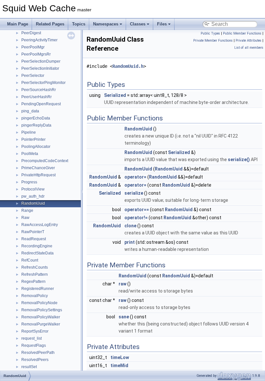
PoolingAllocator (35, 146)
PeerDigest (31, 33)
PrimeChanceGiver (38, 168)
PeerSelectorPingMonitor (43, 82)
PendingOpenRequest (41, 104)
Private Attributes (248, 40)
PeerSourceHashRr (38, 90)
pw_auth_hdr (33, 196)
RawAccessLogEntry (39, 224)
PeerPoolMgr (33, 47)
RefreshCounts (34, 267)
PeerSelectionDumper (40, 61)
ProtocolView (33, 189)
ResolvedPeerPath (38, 352)
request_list (31, 338)
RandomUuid (33, 203)
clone (130, 225)
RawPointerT (32, 232)
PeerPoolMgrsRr (36, 54)
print (129, 242)
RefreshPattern (34, 274)
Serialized (115, 95)
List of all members (248, 48)
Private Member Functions (213, 40)
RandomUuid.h (127, 66)
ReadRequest (33, 239)
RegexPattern (33, 281)
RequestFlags (33, 345)
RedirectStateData (37, 253)
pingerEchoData (35, 118)
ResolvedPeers (34, 359)
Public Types (210, 33)
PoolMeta (29, 153)
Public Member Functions (242, 33)
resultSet (29, 367)
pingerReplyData (36, 125)
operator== (136, 209)
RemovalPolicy (34, 295)
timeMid (119, 365)
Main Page (17, 24)
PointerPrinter (33, 139)
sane (124, 316)
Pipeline (28, 132)
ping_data (30, 111)
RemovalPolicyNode (39, 303)
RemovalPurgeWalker (40, 324)
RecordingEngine (36, 246)
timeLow (120, 357)
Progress (29, 182)
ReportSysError (34, 331)
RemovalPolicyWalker (40, 317)
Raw (25, 217)
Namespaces (105, 24)
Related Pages (50, 24)
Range (27, 210)
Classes (137, 24)
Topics (78, 24)
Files (162, 24)
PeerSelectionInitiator (40, 68)
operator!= (136, 217)
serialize (133, 193)
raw (122, 283)
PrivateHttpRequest (38, 175)
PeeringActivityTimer (39, 40)
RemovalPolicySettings (41, 310)
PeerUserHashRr (36, 97)
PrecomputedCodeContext (44, 161)
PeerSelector (32, 75)
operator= (135, 177)
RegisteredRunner (37, 288)
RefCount (29, 260)
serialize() (239, 159)
